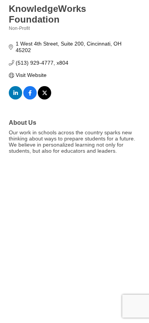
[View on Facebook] (30, 98)
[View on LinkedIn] (15, 98)
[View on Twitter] (44, 98)
